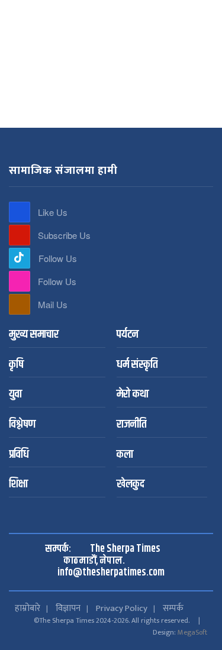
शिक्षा (18, 484)
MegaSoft (192, 632)
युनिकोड (130, 10)
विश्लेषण (22, 425)
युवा (15, 394)
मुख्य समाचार (34, 335)
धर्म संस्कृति (137, 365)
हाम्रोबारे (27, 608)
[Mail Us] (19, 304)
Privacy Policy (121, 608)
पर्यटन (128, 335)
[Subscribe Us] (19, 235)
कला (125, 455)
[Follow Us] (19, 258)
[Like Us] (19, 212)
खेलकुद (130, 484)
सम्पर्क (173, 608)
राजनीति (131, 425)
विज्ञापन (68, 608)
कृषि (16, 365)
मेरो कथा (133, 394)
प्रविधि (19, 455)
